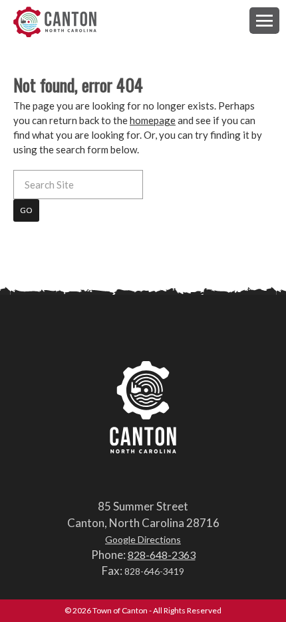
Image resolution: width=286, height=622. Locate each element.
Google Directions (143, 539)
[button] (264, 20)
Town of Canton (54, 23)
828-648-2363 (162, 554)
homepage (153, 120)
